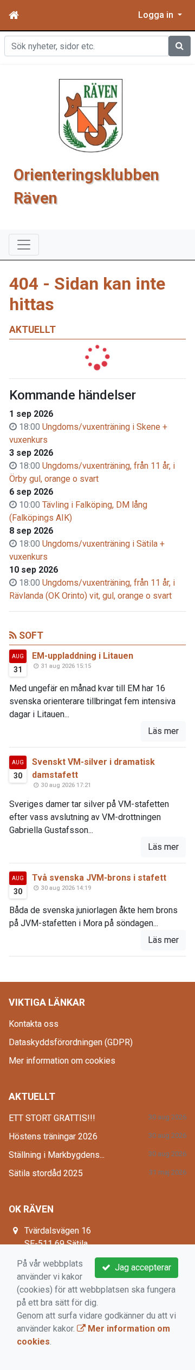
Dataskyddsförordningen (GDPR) (71, 1042)
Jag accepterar (140, 1267)
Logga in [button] (157, 15)
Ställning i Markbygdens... (57, 1155)
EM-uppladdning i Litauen (82, 656)
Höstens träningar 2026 (53, 1136)
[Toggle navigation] (24, 244)
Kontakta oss (33, 1024)
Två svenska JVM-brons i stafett (99, 878)
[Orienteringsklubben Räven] (90, 115)
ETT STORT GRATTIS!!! (52, 1118)
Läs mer (163, 731)
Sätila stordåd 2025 (46, 1173)
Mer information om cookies (62, 1061)
